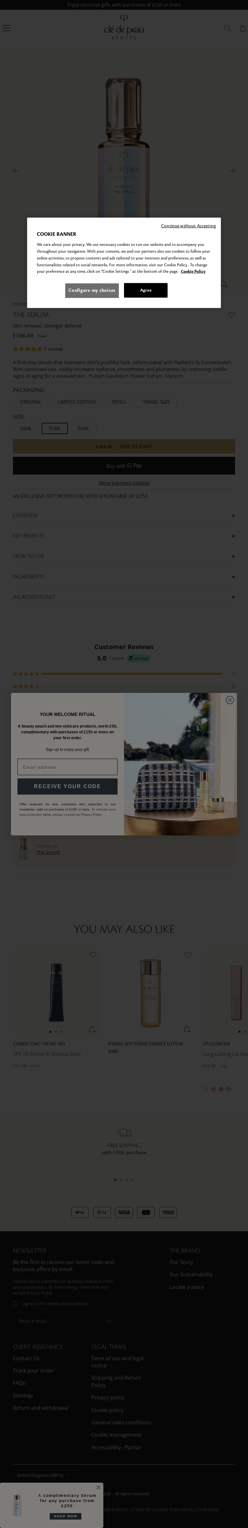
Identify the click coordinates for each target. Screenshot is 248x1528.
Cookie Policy (193, 271)
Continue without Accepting (188, 225)
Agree (145, 290)
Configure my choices (92, 290)
